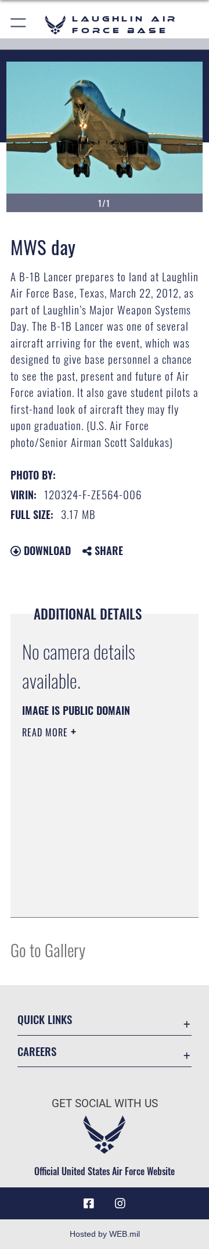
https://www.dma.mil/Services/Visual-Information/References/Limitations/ (92, 895)
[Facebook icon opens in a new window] (89, 1203)
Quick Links (44, 1019)
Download (46, 550)
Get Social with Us (105, 1103)
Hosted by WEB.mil (105, 1234)
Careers (36, 1051)
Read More (46, 732)
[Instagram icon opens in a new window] (120, 1203)
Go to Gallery (47, 949)
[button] (19, 24)
